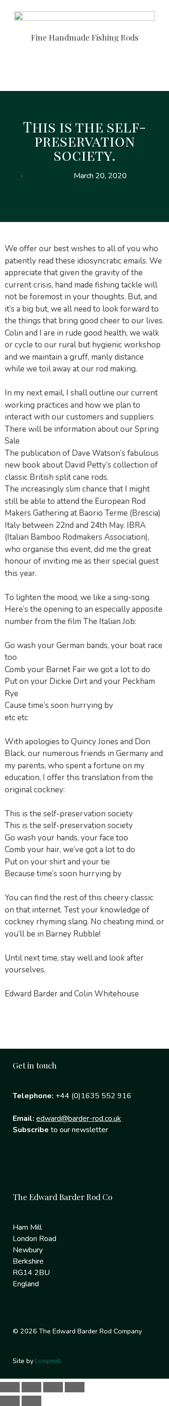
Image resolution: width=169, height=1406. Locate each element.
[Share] (53, 1387)
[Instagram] (54, 1168)
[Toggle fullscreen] (31, 1387)
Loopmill (48, 1360)
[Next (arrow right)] (31, 1401)
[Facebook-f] (24, 1168)
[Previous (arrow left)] (10, 1401)
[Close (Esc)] (74, 1387)
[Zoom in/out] (10, 1387)
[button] (84, 71)
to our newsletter (60, 1130)
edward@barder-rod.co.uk (78, 1118)
